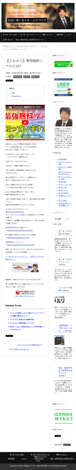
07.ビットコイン (64, 184)
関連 (13, 93)
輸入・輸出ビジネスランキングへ (25, 296)
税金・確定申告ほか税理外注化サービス (30, 40)
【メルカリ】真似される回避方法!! (22, 319)
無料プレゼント (48, 35)
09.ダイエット (63, 190)
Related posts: (16, 96)
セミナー (69, 35)
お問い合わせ (8, 40)
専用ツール (35, 76)
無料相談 (60, 35)
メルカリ (26, 76)
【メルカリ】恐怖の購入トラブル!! (22, 323)
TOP (19, 46)
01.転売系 (61, 159)
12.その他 (61, 200)
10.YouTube (17, 76)
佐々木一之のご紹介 (10, 35)
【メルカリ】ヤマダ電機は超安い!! (30, 345)
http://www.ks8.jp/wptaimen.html (18, 238)
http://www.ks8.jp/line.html (15, 212)
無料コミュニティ (40, 456)
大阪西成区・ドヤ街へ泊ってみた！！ (65, 328)
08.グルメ (61, 187)
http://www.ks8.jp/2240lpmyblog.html (20, 230)
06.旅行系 (61, 182)
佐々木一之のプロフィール (29, 35)
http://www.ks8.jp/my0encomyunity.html (20, 245)
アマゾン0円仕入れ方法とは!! (18, 349)
